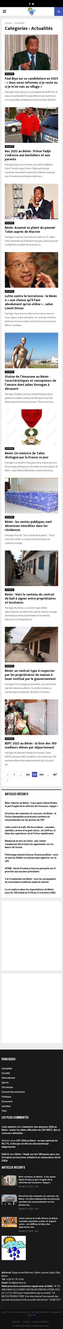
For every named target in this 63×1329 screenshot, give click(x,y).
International (8, 1078)
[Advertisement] (31, 935)
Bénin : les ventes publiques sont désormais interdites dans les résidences (28, 526)
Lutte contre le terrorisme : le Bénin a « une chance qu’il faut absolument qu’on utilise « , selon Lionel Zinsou (31, 302)
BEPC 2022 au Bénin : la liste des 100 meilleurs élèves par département (31, 745)
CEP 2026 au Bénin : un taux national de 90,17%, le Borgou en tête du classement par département (30, 1143)
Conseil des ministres (13, 1092)
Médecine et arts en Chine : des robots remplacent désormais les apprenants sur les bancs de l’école (29, 844)
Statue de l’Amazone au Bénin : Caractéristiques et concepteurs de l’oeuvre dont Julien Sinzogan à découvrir (30, 383)
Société (6, 1073)
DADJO (5, 1154)
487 (55, 774)
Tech (4, 1111)
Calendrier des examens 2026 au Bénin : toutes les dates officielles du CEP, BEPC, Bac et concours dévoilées (31, 1130)
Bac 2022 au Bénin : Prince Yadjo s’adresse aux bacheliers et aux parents (28, 155)
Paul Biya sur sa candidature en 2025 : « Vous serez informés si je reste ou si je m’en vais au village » (31, 82)
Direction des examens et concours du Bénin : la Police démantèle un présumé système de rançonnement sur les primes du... (39, 1200)
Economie (7, 1101)
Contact (26, 1322)
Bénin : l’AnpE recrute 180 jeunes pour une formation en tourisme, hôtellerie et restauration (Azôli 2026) (31, 1157)
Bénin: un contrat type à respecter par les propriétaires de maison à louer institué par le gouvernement (30, 675)
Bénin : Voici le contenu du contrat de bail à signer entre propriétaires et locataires (30, 598)
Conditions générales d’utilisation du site (30, 1326)
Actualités (9, 74)
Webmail (16, 1322)
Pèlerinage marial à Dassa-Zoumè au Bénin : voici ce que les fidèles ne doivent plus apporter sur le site (31, 857)
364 (41, 774)
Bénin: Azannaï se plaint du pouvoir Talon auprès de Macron (30, 229)
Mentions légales (40, 1322)
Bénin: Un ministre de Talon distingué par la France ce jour (26, 455)
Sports (5, 1082)
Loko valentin (9, 1127)
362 (28, 774)
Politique (6, 1096)
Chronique (7, 1087)
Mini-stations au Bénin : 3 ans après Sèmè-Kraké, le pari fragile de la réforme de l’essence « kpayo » (37, 1179)
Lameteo (6, 1106)
